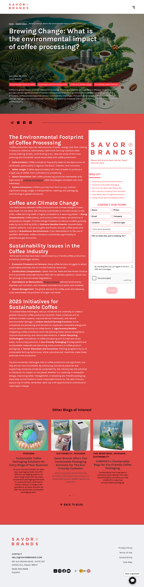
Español (16, 572)
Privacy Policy (125, 547)
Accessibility (125, 557)
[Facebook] (64, 571)
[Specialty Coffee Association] (76, 571)
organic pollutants (33, 180)
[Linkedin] (55, 571)
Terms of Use (125, 552)
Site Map (127, 562)
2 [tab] (74, 495)
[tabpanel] (30, 457)
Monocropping (51, 282)
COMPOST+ (70, 482)
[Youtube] (69, 571)
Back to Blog (73, 504)
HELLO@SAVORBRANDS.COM (27, 557)
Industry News (21, 24)
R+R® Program (78, 479)
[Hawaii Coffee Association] (88, 571)
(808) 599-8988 (20, 569)
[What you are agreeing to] (132, 267)
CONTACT (17, 554)
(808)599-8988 (97, 163)
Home (11, 24)
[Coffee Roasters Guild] (82, 571)
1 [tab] (69, 495)
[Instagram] (60, 571)
